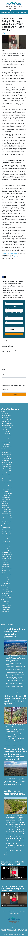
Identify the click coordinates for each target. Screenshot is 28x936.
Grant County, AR (6, 421)
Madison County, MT (6, 489)
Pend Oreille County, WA (7, 591)
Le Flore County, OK (6, 511)
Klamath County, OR (6, 521)
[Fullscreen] (25, 878)
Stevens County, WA (6, 597)
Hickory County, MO (6, 464)
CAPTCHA (7, 326)
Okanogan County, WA (7, 593)
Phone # (6, 316)
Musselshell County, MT (7, 493)
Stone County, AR (6, 444)
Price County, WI (5, 611)
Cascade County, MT (6, 481)
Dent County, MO (6, 460)
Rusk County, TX (5, 577)
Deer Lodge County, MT (7, 483)
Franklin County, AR (6, 419)
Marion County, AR (6, 438)
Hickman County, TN (6, 534)
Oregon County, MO (6, 466)
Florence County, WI (6, 601)
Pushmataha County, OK (7, 513)
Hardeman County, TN (7, 529)
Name (6, 302)
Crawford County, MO (6, 458)
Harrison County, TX (6, 552)
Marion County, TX (6, 566)
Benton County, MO (6, 452)
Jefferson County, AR (6, 429)
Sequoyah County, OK (6, 515)
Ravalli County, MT (6, 499)
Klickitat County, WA (6, 589)
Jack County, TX (5, 560)
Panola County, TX (6, 571)
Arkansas (3, 411)
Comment (4, 354)
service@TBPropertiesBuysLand (10, 253)
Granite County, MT (6, 485)
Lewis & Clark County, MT (7, 487)
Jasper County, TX (6, 562)
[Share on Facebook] (3, 277)
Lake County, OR (5, 523)
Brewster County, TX (6, 546)
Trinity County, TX (6, 579)
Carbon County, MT (6, 479)
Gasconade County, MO (7, 462)
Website (4, 379)
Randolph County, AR (6, 442)
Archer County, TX (6, 542)
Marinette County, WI (6, 605)
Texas (2, 540)
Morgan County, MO (6, 471)
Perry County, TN (6, 538)
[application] (14, 873)
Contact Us (22, 911)
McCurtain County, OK (7, 518)
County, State (8, 308)
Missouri (3, 448)
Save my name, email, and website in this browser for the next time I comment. (13, 386)
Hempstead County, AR (7, 423)
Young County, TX (6, 583)
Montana (3, 477)
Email (6, 321)
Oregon (2, 520)
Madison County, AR (6, 436)
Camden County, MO (6, 454)
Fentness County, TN (6, 527)
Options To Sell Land (7, 911)
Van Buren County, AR (7, 446)
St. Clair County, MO (6, 468)
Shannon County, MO (6, 473)
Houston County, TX (6, 558)
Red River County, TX (6, 575)
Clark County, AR (5, 413)
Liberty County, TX (6, 564)
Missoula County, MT (6, 491)
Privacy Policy (12, 913)
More (25, 12)
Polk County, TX (5, 573)
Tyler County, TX (5, 581)
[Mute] (23, 878)
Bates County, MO (6, 450)
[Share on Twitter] (5, 277)
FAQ (13, 911)
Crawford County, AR (6, 415)
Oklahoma (3, 501)
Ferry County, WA (6, 587)
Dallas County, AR (6, 417)
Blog (22, 12)
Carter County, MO (6, 456)
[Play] (2, 878)
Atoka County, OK (6, 505)
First (5, 306)
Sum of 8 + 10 (5, 389)
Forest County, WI (6, 603)
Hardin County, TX (6, 550)
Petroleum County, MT (7, 495)
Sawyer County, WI (6, 607)
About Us (17, 12)
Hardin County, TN (6, 532)
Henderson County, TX (7, 554)
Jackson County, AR (6, 427)
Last (15, 306)
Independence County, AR (7, 425)
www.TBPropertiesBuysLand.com (9, 256)
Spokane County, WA (6, 595)
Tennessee (3, 526)
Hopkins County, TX (6, 556)
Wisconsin (3, 599)
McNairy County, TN (6, 536)
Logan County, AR (6, 434)
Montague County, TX (7, 568)
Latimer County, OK (6, 509)
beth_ (4, 33)
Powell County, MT (6, 497)
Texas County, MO (6, 475)
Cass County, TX (5, 548)
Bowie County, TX (6, 544)
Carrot (23, 934)
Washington (3, 585)
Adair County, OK (5, 503)
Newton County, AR (6, 440)
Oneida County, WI (6, 609)
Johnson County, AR (6, 432)
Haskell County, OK (6, 507)
